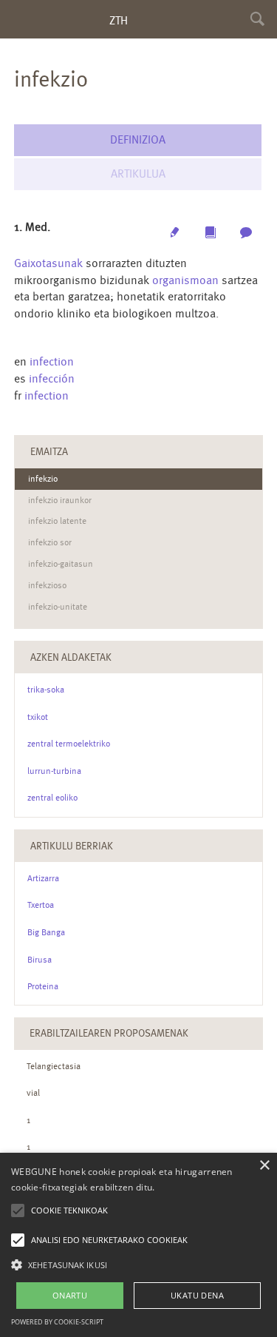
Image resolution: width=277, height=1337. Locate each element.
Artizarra (43, 878)
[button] (138, 1264)
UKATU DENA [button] (197, 1295)
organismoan (185, 280)
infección (52, 378)
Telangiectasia (54, 1066)
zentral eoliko (52, 797)
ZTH (118, 20)
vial (33, 1093)
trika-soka (45, 689)
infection (52, 361)
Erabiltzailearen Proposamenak (109, 1033)
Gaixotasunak (48, 263)
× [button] (264, 1165)
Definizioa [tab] (137, 139)
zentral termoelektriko (68, 743)
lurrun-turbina (54, 771)
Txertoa (40, 905)
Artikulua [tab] (138, 173)
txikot (37, 717)
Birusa (39, 959)
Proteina (42, 986)
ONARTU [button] (69, 1295)
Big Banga (46, 932)
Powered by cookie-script (57, 1322)
